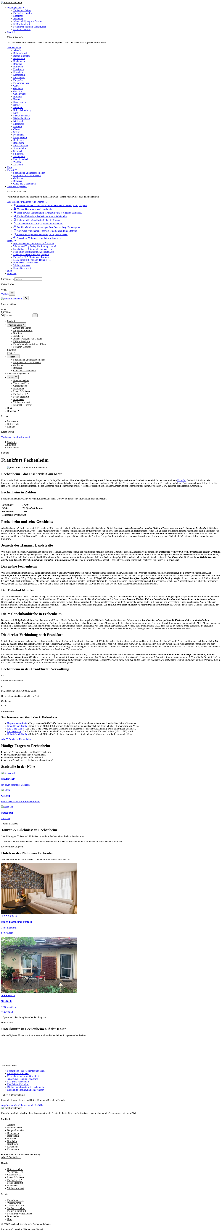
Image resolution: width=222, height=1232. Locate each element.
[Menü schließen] (26, 298)
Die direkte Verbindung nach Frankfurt (25, 1089)
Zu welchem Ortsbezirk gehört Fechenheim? (25, 754)
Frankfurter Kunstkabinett (19, 1213)
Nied (15, 113)
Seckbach (18, 151)
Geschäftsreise (20, 386)
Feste (9, 167)
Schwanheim (19, 148)
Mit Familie (18, 388)
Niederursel (18, 123)
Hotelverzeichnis (21, 380)
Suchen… (6, 279)
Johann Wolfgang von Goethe (27, 338)
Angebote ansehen (10, 1105)
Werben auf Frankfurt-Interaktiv (16, 437)
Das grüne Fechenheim (18, 1081)
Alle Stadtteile (14, 47)
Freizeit (11, 170)
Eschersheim (19, 74)
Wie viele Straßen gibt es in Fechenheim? (23, 757)
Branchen (11, 273)
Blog (9, 270)
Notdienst (18, 333)
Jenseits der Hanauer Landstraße (22, 1079)
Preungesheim (20, 137)
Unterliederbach (21, 159)
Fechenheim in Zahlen (18, 1073)
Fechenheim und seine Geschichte (23, 1076)
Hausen (17, 99)
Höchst (16, 104)
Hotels (10, 241)
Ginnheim (18, 88)
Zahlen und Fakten (22, 327)
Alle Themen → (39, 202)
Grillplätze (18, 365)
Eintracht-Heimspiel (22, 405)
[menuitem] (22, 10)
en (5, 289)
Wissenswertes (14, 1202)
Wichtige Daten (15, 7)
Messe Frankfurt (21, 396)
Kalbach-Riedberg (22, 110)
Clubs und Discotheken (24, 370)
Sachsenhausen (20, 145)
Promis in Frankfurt (16, 1211)
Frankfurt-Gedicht (22, 347)
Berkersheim (19, 58)
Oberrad (17, 129)
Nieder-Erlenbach (21, 115)
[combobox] (28, 279)
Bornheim (18, 66)
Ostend (16, 132)
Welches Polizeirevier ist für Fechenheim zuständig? (28, 760)
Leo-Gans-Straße (15, 728)
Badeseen (18, 368)
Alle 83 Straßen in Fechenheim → (17, 739)
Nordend (17, 126)
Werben (5, 294)
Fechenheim (19, 77)
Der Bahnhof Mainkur (18, 1084)
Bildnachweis (29, 1229)
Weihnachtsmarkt (21, 402)
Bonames (17, 64)
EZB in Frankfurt (21, 341)
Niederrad (18, 121)
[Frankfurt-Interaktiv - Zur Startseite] (11, 2)
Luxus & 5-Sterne (21, 391)
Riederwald (18, 140)
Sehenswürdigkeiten (17, 186)
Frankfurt (181, 480)
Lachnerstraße (14, 731)
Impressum (12, 421)
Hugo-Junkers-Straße (17, 723)
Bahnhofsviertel (20, 53)
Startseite (11, 442)
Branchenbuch (14, 1216)
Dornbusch (18, 69)
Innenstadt (18, 107)
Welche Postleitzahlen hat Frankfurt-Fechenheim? (27, 752)
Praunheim (18, 134)
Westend (17, 162)
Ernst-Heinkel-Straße (17, 726)
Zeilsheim (18, 164)
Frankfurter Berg (21, 83)
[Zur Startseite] (11, 1108)
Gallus (16, 85)
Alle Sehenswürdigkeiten (19, 202)
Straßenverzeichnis (16, 1208)
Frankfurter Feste (15, 1200)
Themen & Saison (15, 1205)
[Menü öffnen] (12, 293)
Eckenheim (18, 72)
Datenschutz (13, 424)
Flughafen (18, 80)
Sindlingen (18, 153)
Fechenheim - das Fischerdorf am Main (26, 1070)
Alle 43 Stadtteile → (11, 1157)
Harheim (17, 96)
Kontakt (11, 426)
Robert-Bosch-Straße (17, 734)
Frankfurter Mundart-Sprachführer (29, 344)
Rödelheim (18, 143)
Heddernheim (19, 102)
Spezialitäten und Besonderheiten (29, 359)
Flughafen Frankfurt (22, 330)
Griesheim (18, 91)
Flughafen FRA (20, 394)
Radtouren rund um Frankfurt (27, 362)
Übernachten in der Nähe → (33, 1105)
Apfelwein (18, 336)
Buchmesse (18, 399)
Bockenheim (19, 61)
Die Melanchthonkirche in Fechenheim (25, 1087)
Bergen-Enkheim (21, 55)
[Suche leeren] (35, 315)
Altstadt (17, 50)
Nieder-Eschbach (21, 118)
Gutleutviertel (19, 94)
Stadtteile (12, 32)
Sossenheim (19, 156)
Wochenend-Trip (21, 383)
